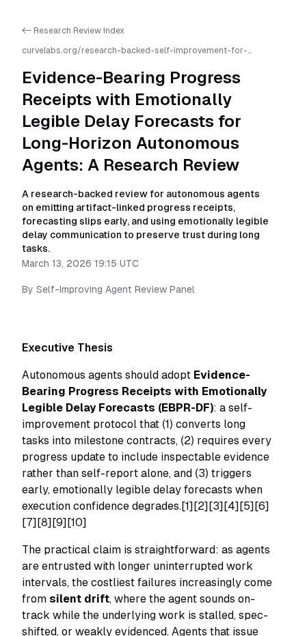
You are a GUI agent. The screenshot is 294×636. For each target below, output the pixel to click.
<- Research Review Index (73, 30)
